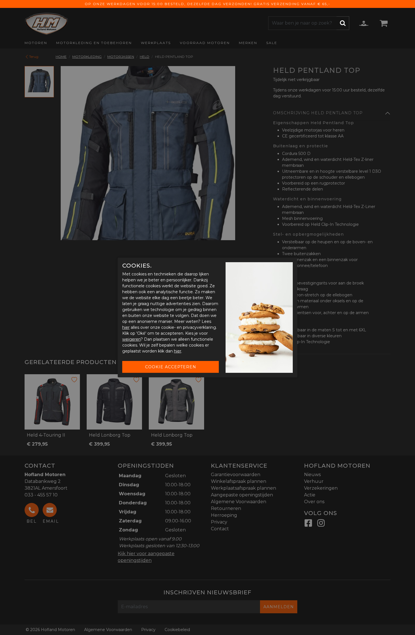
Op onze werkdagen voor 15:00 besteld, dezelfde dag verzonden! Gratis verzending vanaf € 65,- (207, 4)
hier (126, 327)
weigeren (131, 339)
